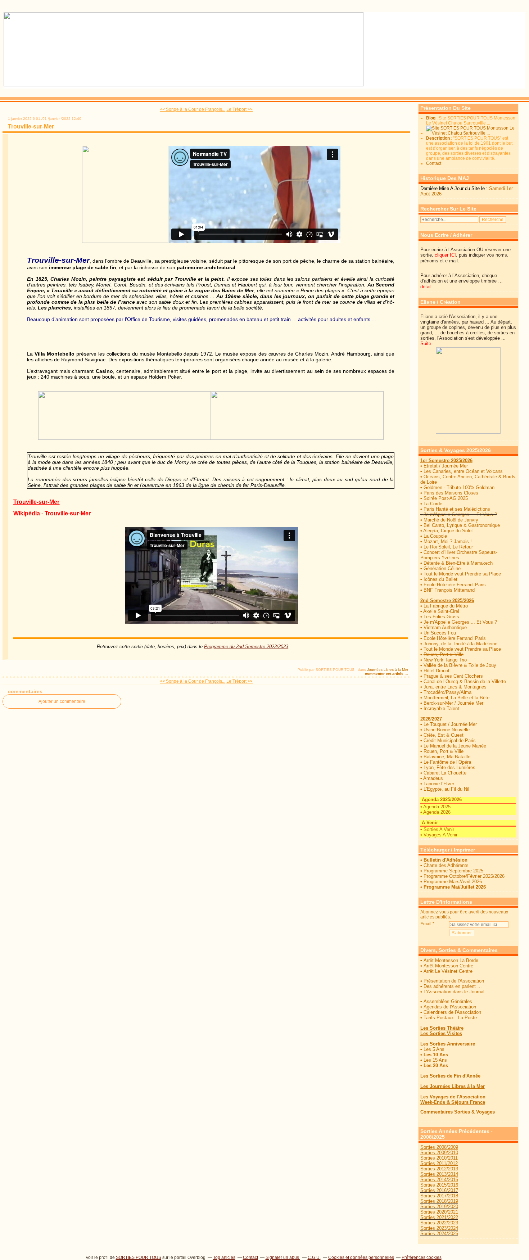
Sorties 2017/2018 (439, 1195)
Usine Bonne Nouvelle (447, 729)
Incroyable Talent (441, 708)
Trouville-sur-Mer (31, 126)
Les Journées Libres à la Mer (452, 1086)
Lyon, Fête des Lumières (449, 767)
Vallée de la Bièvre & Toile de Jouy (460, 665)
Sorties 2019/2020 (439, 1206)
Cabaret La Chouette (445, 773)
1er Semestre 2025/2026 (446, 460)
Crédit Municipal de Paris (450, 740)
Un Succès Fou (440, 633)
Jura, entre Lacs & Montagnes (455, 687)
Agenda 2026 (437, 812)
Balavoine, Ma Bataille (447, 756)
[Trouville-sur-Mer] (125, 241)
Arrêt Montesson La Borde (451, 960)
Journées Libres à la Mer (387, 670)
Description (438, 138)
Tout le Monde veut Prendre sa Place (462, 574)
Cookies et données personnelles (361, 1257)
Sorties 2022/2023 (439, 1222)
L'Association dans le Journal (454, 991)
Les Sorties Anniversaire (447, 1044)
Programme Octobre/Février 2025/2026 (464, 876)
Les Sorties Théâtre (442, 1028)
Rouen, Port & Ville (444, 751)
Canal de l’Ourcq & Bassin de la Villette (465, 681)
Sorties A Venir (439, 829)
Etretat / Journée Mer (446, 466)
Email (425, 923)
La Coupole (435, 536)
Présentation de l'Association (454, 981)
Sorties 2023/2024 (439, 1228)
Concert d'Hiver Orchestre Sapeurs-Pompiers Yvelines (458, 555)
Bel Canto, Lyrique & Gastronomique (462, 525)
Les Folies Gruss (441, 616)
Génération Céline (442, 568)
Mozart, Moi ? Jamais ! (448, 541)
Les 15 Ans (435, 1060)
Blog (430, 118)
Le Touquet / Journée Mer (450, 724)
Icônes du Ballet (440, 579)
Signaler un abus (283, 1257)
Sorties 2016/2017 (439, 1190)
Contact (433, 163)
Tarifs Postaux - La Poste (450, 1017)
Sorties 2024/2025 (439, 1233)
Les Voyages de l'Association (452, 1096)
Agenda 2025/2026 (441, 799)
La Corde (433, 503)
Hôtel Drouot (436, 670)
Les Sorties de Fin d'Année (450, 1076)
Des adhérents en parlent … (453, 986)
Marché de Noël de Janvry (451, 520)
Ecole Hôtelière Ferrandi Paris (455, 584)
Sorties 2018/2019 (439, 1201)
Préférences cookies (422, 1257)
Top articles (224, 1257)
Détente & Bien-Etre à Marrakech (458, 563)
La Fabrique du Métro (446, 606)
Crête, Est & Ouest (444, 735)
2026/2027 (431, 719)
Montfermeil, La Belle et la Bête (456, 697)
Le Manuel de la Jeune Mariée (455, 746)
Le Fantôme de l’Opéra (447, 762)
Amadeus (433, 778)
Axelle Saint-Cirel (441, 611)
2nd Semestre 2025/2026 (447, 600)
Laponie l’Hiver (439, 783)
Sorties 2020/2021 (439, 1212)
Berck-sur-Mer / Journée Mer (453, 703)
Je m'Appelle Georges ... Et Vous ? (460, 514)
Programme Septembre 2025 (453, 870)
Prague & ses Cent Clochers (453, 676)
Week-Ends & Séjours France (452, 1102)
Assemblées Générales (448, 1001)
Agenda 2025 (437, 806)
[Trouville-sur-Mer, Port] (124, 438)
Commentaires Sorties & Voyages (457, 1112)
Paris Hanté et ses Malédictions (457, 509)
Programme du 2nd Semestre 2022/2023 (238, 646)
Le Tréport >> (239, 109)
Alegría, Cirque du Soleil (448, 530)
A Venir (429, 822)
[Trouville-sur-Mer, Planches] (297, 438)
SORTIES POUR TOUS (138, 1257)
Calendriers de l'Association (452, 1012)
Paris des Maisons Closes (451, 493)
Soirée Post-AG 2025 (446, 498)
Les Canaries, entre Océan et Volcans (463, 471)
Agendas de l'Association (450, 1007)
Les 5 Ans (434, 1049)
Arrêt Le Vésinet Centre (448, 971)
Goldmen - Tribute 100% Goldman (459, 487)
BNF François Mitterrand (449, 590)
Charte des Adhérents (446, 865)
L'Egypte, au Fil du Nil (446, 789)
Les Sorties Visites (441, 1033)
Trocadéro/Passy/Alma (447, 692)
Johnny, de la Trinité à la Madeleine (460, 643)
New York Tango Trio (445, 660)
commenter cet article (384, 674)
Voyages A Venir (440, 834)
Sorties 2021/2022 (439, 1217)
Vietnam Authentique (445, 627)
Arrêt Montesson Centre (448, 965)
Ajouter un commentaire (62, 701)
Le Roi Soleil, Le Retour (448, 547)
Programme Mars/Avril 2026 (453, 881)
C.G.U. (314, 1257)
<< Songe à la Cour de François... (192, 109)
